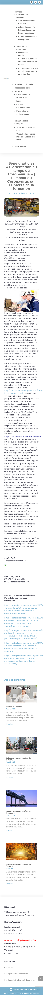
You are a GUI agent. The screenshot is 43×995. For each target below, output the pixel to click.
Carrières (8, 967)
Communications (22, 121)
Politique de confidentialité (16, 973)
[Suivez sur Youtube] (39, 2)
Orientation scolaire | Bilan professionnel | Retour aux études (27, 30)
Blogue (19, 124)
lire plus (9, 724)
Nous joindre (20, 147)
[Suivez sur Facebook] (31, 2)
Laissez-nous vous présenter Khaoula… (18, 812)
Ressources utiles (22, 88)
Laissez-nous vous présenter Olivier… (18, 759)
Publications (28, 193)
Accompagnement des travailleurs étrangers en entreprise (28, 71)
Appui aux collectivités (24, 84)
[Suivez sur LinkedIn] (35, 2)
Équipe (19, 101)
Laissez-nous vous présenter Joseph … (18, 865)
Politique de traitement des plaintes (20, 980)
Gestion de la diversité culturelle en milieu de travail (27, 62)
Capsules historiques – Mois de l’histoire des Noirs (26, 137)
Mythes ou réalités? (14, 707)
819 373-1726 (13, 3)
